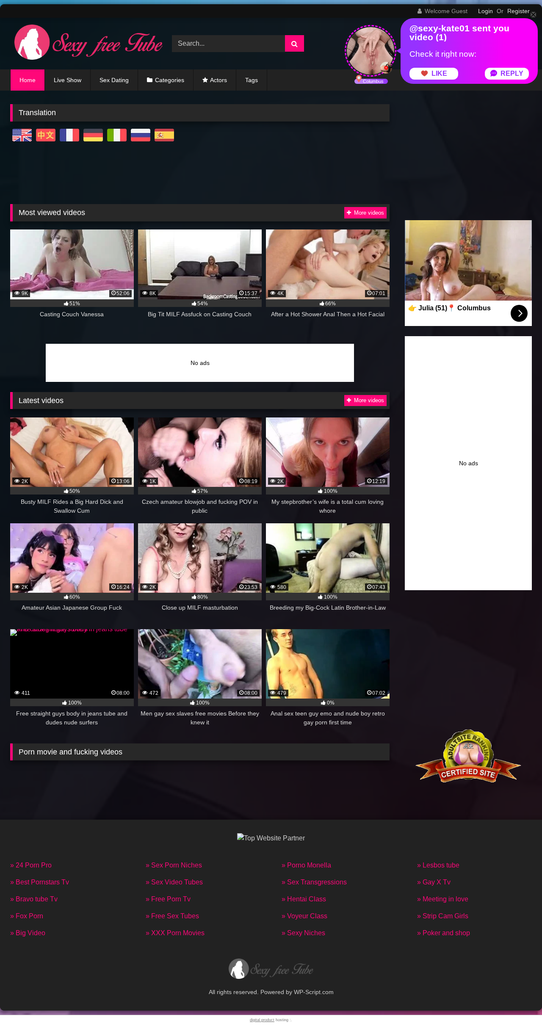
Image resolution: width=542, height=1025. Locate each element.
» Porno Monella (306, 865)
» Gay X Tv (434, 882)
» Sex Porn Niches (174, 865)
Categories (169, 80)
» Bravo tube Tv (34, 899)
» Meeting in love (442, 899)
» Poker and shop (443, 933)
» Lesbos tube (438, 865)
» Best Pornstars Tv (39, 882)
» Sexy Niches (303, 933)
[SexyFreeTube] (86, 44)
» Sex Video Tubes (174, 882)
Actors (218, 80)
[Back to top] (515, 1000)
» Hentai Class (304, 899)
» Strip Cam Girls (442, 916)
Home (27, 80)
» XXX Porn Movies (175, 933)
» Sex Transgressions (314, 882)
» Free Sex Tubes (172, 916)
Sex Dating (114, 80)
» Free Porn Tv (168, 899)
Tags (251, 80)
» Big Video (27, 933)
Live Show (67, 80)
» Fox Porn (26, 916)
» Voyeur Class (304, 916)
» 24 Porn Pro (31, 865)
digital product (262, 1020)
